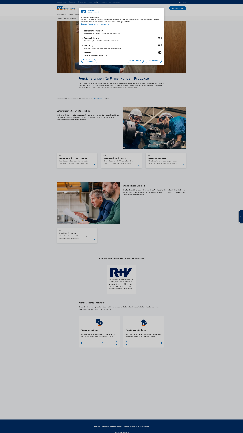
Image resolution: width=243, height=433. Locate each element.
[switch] (160, 38)
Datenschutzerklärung (88, 24)
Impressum (103, 24)
